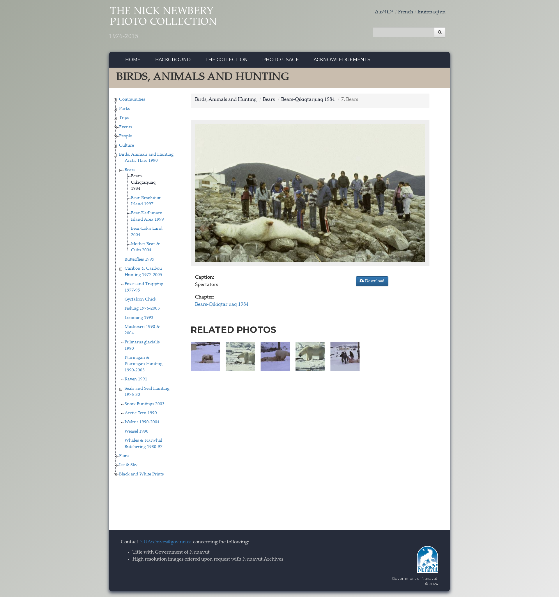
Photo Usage (280, 59)
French (405, 12)
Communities (132, 99)
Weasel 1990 (136, 431)
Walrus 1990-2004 (142, 422)
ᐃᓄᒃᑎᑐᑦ (384, 12)
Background (173, 59)
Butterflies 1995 (139, 259)
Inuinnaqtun (431, 12)
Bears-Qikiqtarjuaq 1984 (143, 182)
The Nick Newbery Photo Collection (163, 23)
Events (125, 127)
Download (374, 281)
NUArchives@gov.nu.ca (165, 542)
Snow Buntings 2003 (144, 404)
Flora (124, 456)
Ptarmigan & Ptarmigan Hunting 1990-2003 (143, 364)
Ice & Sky (128, 465)
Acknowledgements (342, 59)
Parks (124, 109)
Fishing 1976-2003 (142, 308)
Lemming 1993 (139, 318)
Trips (124, 118)
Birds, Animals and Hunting (146, 154)
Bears (130, 170)
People (125, 136)
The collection (226, 59)
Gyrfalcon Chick (140, 299)
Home (133, 59)
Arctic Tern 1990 (141, 413)
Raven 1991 (136, 379)
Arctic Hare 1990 (141, 161)
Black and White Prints (141, 474)
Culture (126, 145)
